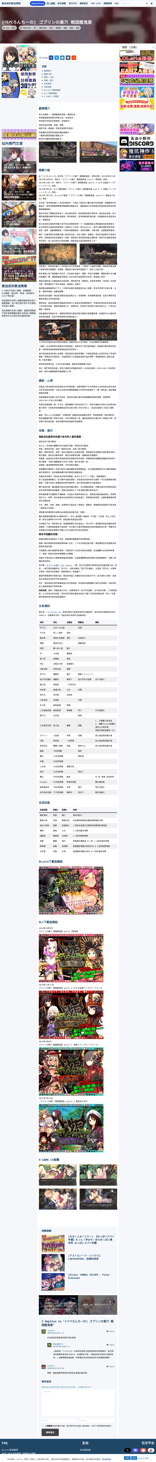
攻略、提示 (48, 80)
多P (35, 28)
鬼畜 (77, 28)
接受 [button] (127, 1458)
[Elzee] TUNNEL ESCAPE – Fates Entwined (88, 1276)
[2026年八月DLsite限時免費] (19, 70)
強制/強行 (43, 28)
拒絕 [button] (134, 1458)
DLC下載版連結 (50, 93)
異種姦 (58, 28)
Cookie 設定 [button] (143, 1458)
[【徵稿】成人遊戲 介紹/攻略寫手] (137, 170)
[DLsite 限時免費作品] (19, 139)
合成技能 (47, 87)
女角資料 (47, 83)
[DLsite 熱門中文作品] (137, 109)
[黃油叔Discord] (137, 146)
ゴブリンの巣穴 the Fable (58, 565)
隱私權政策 (106, 1459)
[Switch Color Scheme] (151, 3)
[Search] (147, 3)
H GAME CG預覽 (51, 96)
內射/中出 (27, 28)
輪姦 (65, 28)
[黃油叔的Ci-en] (137, 158)
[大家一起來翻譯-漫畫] (137, 96)
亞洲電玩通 (85, 1450)
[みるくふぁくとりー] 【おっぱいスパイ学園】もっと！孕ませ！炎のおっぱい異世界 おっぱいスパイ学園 (91, 1239)
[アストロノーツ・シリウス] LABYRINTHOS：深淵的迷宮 (84, 1257)
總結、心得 (48, 77)
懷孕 (51, 28)
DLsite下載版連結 (52, 90)
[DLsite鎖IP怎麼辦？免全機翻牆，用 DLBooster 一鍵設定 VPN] (137, 60)
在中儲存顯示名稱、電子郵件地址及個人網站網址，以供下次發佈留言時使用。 (79, 1426)
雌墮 (71, 28)
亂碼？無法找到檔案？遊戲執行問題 (19, 1453)
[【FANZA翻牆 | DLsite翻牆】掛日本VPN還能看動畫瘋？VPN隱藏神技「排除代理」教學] (137, 72)
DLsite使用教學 (10, 1450)
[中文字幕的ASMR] (137, 133)
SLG (7, 28)
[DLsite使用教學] (19, 97)
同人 (13, 28)
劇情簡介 (47, 71)
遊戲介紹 (47, 74)
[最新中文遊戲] (137, 84)
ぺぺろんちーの (54, 612)
